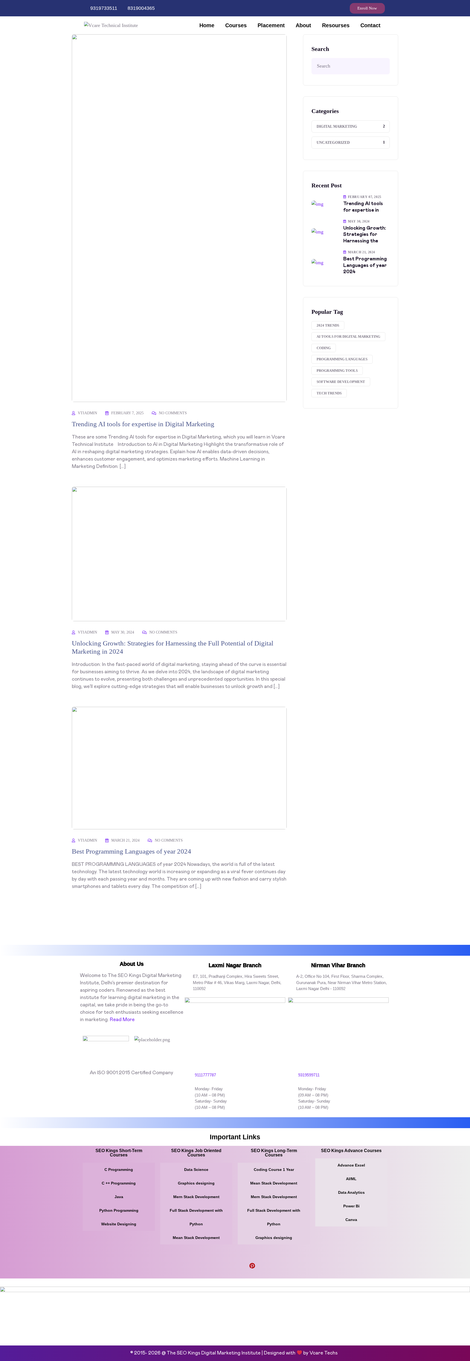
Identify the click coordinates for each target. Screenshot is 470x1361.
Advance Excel (351, 1165)
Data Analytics (351, 1192)
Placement (271, 25)
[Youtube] (235, 1266)
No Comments (173, 413)
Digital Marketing (337, 126)
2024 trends (328, 325)
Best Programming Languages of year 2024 (131, 851)
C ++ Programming (119, 1183)
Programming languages (342, 359)
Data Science (196, 1169)
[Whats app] (338, 6)
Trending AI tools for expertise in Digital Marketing (143, 424)
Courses (236, 25)
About (303, 25)
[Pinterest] (252, 1266)
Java (119, 1197)
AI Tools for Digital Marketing (348, 336)
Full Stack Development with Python (196, 1217)
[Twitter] (261, 1266)
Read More (122, 1019)
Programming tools (337, 371)
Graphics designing (196, 1183)
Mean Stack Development (196, 1237)
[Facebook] (324, 6)
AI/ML (351, 1179)
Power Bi (351, 1206)
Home (206, 25)
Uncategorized (333, 143)
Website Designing (118, 1224)
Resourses (336, 25)
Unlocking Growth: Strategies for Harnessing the (364, 234)
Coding (324, 348)
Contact (370, 25)
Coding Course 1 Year (274, 1169)
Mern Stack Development (196, 1197)
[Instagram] (331, 6)
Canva (351, 1219)
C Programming (118, 1169)
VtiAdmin (87, 413)
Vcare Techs (325, 1353)
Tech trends (329, 393)
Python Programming (118, 1210)
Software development (341, 382)
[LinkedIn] (243, 1266)
